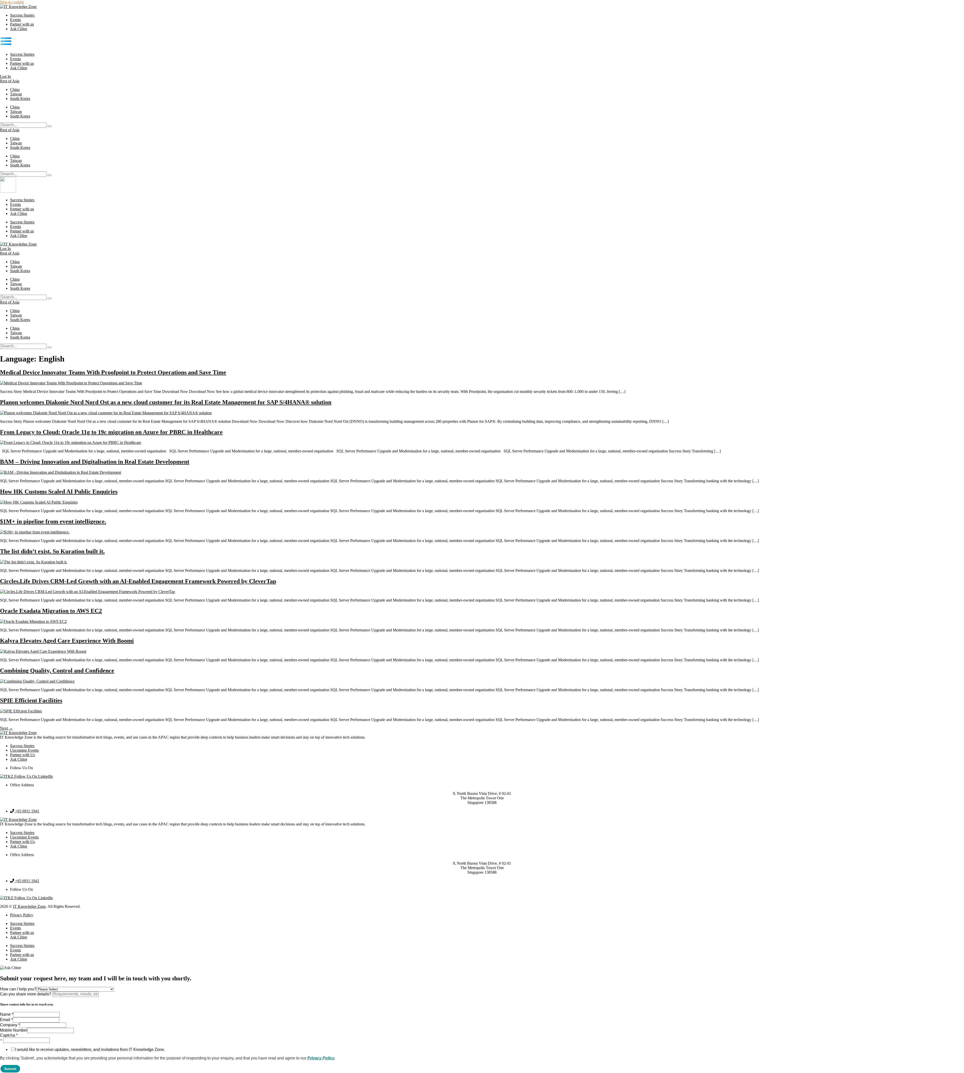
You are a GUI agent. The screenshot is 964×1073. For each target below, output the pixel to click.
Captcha (9, 1035)
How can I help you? (18, 989)
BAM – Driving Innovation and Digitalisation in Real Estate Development (94, 461)
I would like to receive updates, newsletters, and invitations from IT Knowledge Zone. (90, 1049)
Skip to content (12, 2)
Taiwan (16, 94)
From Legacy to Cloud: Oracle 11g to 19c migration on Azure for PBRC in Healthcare (111, 432)
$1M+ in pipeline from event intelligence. (53, 521)
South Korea (20, 98)
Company (10, 1025)
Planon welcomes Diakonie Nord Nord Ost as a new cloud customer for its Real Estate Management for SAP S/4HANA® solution (165, 402)
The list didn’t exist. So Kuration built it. (52, 551)
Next (6, 728)
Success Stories (22, 15)
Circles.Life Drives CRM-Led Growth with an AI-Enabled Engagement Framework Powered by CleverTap (138, 581)
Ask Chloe (18, 29)
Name (6, 1014)
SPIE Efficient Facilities (31, 700)
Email (6, 1020)
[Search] (49, 126)
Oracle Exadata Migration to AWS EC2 (51, 611)
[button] (482, 41)
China (15, 89)
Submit (10, 1069)
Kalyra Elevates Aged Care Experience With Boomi (67, 640)
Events (15, 20)
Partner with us (22, 24)
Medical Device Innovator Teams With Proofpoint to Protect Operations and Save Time (113, 372)
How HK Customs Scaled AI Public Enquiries (58, 491)
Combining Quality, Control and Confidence (57, 670)
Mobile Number (13, 1030)
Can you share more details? (26, 994)
